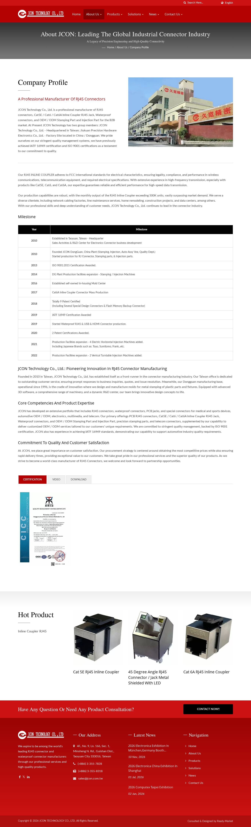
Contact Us (173, 14)
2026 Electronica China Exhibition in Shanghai (153, 768)
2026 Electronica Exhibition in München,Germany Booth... (148, 748)
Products (114, 14)
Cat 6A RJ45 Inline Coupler (160, 671)
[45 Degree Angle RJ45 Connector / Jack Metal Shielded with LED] (107, 637)
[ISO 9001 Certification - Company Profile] (45, 529)
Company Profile (139, 47)
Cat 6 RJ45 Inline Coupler (214, 671)
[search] (184, 3)
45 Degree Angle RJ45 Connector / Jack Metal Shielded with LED (102, 677)
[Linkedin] (28, 777)
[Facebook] (20, 777)
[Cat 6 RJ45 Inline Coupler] (217, 637)
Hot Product (36, 614)
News (153, 14)
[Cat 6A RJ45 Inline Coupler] (162, 637)
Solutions (135, 14)
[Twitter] (23, 777)
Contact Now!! (208, 709)
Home (76, 14)
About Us (93, 14)
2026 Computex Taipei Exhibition (150, 787)
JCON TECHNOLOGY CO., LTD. (57, 821)
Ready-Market (225, 821)
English (229, 2)
